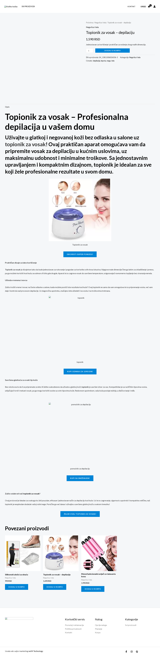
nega (109, 61)
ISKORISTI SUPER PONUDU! (80, 254)
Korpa (97, 632)
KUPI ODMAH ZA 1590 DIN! (80, 371)
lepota (103, 61)
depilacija (96, 61)
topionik (85, 387)
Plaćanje (98, 629)
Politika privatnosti (73, 629)
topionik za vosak (31, 493)
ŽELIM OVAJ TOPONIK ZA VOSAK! (80, 514)
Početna (89, 22)
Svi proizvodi (28, 6)
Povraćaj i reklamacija (74, 625)
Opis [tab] (7, 107)
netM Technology (35, 651)
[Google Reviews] (137, 651)
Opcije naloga (101, 625)
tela (112, 61)
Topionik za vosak (12, 269)
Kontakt (131, 7)
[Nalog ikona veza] (154, 6)
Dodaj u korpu (112, 50)
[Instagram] (131, 651)
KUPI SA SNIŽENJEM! (80, 478)
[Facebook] (126, 651)
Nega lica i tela (100, 22)
